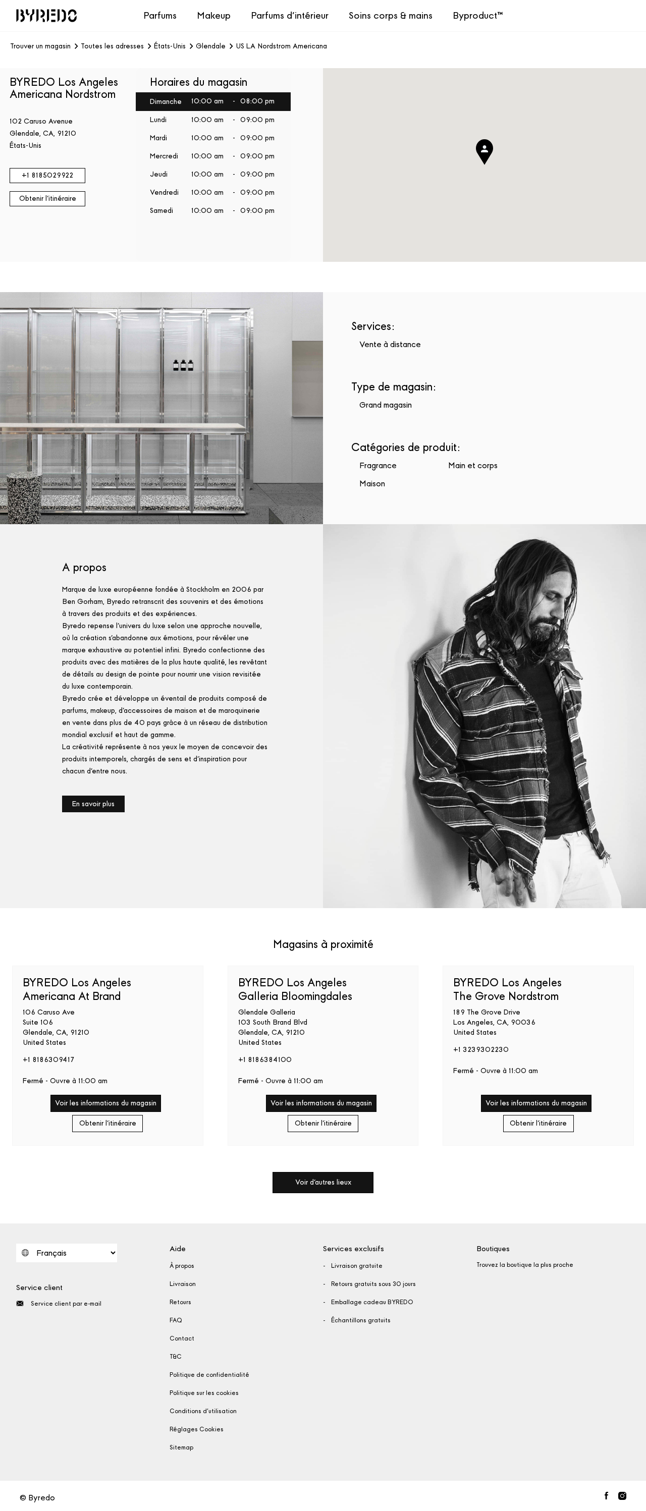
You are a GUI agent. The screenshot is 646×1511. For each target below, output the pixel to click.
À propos (182, 1265)
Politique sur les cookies (204, 1392)
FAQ (176, 1320)
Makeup (214, 15)
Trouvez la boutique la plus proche (524, 1264)
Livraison (183, 1284)
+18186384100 (265, 1059)
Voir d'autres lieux (323, 1182)
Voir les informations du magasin (105, 1103)
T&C (176, 1356)
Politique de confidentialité (209, 1374)
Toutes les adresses (112, 46)
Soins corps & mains (391, 15)
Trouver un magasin (40, 46)
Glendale (211, 46)
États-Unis (170, 46)
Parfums (160, 15)
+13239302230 (481, 1049)
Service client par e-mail (66, 1303)
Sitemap (181, 1447)
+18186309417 (49, 1059)
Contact (182, 1338)
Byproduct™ (478, 15)
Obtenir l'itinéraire (47, 198)
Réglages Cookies (197, 1429)
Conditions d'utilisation (203, 1411)
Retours (180, 1302)
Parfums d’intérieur (290, 15)
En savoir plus (93, 804)
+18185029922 (47, 175)
